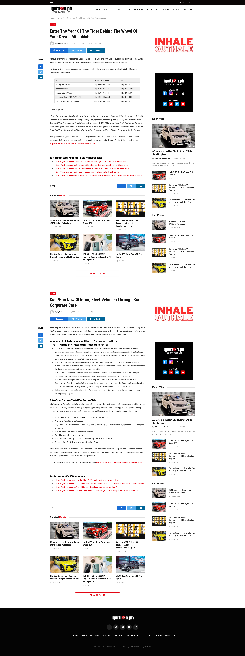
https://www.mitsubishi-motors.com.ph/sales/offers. (73, 143)
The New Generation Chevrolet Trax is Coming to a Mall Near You (64, 255)
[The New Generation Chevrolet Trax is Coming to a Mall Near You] (64, 242)
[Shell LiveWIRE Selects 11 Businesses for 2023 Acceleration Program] (130, 208)
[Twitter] (40, 72)
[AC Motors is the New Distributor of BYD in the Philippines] (64, 208)
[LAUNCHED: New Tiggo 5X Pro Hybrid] (130, 242)
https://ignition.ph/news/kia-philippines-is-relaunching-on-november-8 (86, 487)
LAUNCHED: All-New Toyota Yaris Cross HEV (97, 221)
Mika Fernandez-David (163, 158)
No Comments (85, 43)
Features (116, 10)
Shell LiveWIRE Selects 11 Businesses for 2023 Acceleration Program (127, 223)
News (105, 10)
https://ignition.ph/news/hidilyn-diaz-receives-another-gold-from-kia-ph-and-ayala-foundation (96, 490)
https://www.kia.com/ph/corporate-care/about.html (119, 462)
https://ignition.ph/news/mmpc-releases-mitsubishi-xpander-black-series (87, 172)
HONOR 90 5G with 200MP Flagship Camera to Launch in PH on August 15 (97, 257)
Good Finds (188, 10)
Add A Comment (97, 273)
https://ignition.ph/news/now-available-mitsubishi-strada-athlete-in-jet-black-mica (91, 165)
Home (97, 10)
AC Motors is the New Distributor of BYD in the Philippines (64, 221)
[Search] (194, 2)
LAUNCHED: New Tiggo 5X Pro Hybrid (129, 255)
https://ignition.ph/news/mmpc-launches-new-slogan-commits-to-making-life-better (92, 168)
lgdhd (59, 43)
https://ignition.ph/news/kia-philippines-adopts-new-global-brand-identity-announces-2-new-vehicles (100, 483)
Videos (176, 10)
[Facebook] (40, 66)
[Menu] (51, 2)
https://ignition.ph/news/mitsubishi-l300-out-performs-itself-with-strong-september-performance (98, 175)
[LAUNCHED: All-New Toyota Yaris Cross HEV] (97, 208)
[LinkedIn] (40, 77)
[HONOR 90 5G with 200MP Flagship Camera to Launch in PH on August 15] (97, 242)
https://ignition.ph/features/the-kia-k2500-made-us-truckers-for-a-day (86, 480)
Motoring (139, 10)
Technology (152, 10)
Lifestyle (166, 10)
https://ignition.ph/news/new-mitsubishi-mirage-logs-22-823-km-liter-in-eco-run (90, 161)
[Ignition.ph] (61, 10)
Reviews (127, 10)
